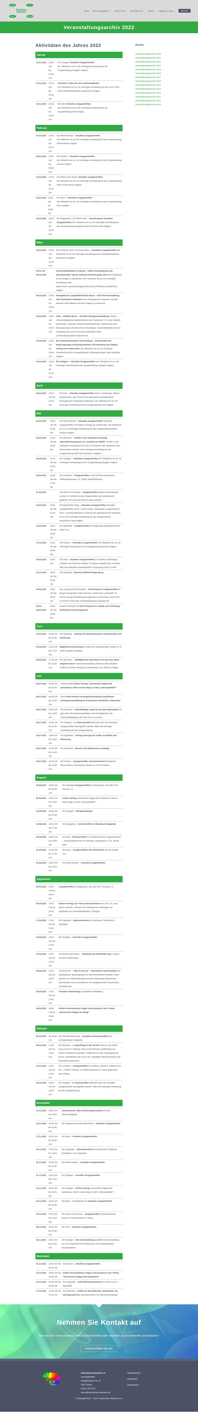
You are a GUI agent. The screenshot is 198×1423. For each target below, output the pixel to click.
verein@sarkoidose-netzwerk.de (95, 1392)
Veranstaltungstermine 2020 (148, 65)
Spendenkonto (133, 1373)
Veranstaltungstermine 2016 (148, 81)
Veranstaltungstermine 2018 (148, 73)
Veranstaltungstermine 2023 (148, 54)
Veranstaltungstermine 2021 (148, 62)
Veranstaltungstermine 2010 (148, 104)
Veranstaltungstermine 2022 (148, 58)
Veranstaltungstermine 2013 (148, 93)
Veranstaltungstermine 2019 (148, 69)
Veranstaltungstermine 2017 (148, 77)
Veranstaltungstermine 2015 (148, 85)
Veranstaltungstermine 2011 (148, 100)
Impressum (132, 1379)
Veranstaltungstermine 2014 (148, 89)
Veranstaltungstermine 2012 (148, 97)
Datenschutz (133, 1385)
